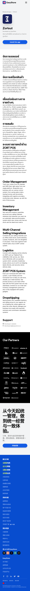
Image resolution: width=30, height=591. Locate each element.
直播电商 (5, 487)
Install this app (15, 42)
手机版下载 (6, 524)
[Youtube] (18, 576)
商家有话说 (6, 542)
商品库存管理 (7, 511)
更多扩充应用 (7, 521)
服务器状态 (6, 545)
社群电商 (5, 480)
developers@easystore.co (12, 326)
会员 (6, 473)
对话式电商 (6, 490)
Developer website (10, 324)
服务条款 (11, 580)
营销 (6, 470)
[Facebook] (4, 576)
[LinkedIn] (11, 576)
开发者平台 (6, 572)
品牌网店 (5, 501)
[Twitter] (15, 576)
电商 (6, 463)
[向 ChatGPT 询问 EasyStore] (4, 552)
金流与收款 (6, 517)
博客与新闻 (6, 535)
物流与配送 (6, 514)
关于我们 (5, 562)
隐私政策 (17, 580)
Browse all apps (7, 12)
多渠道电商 (6, 477)
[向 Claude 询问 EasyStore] (7, 552)
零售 (6, 466)
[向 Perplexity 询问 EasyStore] (15, 552)
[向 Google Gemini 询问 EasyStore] (11, 552)
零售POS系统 (7, 504)
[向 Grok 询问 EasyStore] (18, 552)
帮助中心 (5, 538)
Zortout (15, 12)
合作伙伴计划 (7, 568)
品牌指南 (5, 565)
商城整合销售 (7, 483)
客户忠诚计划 (7, 508)
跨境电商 (5, 493)
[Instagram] (7, 576)
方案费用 (5, 532)
